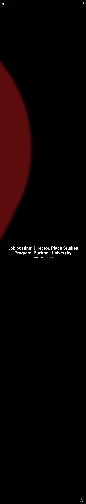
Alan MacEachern (49, 257)
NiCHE (6, 4)
